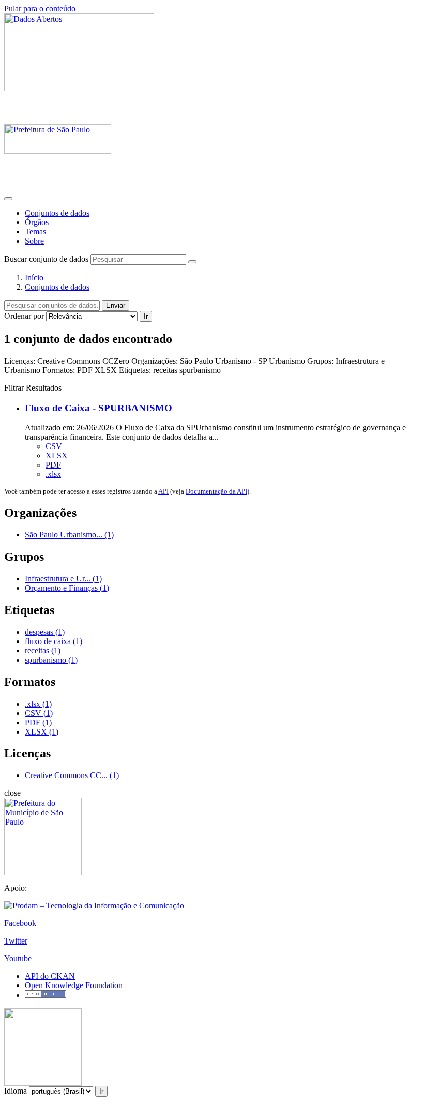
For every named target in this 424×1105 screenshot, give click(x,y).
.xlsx (53, 474)
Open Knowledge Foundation (74, 985)
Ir (146, 316)
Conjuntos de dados (57, 212)
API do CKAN (50, 976)
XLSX (57, 455)
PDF (53, 464)
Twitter (15, 940)
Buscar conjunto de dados (46, 259)
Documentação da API (216, 491)
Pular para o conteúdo (39, 8)
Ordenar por (24, 315)
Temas (35, 231)
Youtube (18, 958)
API (163, 491)
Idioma (15, 1090)
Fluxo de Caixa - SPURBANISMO (98, 407)
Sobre (34, 240)
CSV (54, 446)
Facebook (20, 923)
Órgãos (37, 222)
